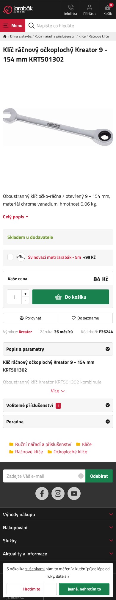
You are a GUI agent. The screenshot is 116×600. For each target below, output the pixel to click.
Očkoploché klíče (70, 452)
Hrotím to (31, 589)
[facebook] (41, 493)
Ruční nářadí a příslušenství (55, 36)
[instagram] (58, 493)
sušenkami (35, 568)
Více (55, 390)
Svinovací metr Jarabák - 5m (54, 257)
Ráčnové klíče (99, 36)
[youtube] (74, 493)
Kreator (25, 331)
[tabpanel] (58, 368)
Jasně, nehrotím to (84, 589)
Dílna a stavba (21, 36)
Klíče (82, 36)
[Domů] (6, 36)
